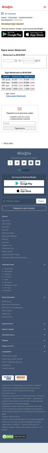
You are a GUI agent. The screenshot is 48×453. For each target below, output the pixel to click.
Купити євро (6, 314)
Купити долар (7, 311)
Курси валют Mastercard (16, 96)
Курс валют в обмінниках (11, 304)
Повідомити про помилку (24, 208)
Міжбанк (5, 239)
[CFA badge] (33, 378)
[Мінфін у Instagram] (30, 162)
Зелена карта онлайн (9, 356)
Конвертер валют (8, 248)
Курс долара (6, 224)
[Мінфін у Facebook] (10, 162)
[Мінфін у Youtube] (37, 162)
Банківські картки (8, 233)
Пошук (41, 201)
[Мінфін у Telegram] (17, 162)
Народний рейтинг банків (11, 254)
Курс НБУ (5, 230)
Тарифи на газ (7, 245)
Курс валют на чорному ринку (12, 307)
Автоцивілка (6, 365)
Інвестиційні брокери (9, 236)
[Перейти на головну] (7, 7)
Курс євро (5, 227)
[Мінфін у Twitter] (24, 162)
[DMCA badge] (24, 437)
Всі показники (10, 14)
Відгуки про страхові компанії (12, 359)
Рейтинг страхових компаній (12, 362)
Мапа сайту (8, 143)
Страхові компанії (8, 368)
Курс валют (6, 221)
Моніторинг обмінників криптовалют (14, 258)
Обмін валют (6, 301)
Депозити (5, 242)
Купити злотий (7, 317)
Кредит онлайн (7, 251)
